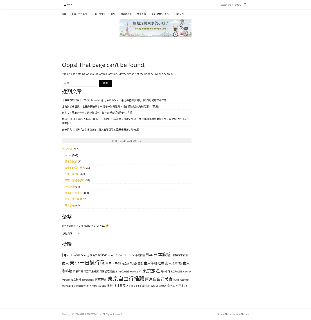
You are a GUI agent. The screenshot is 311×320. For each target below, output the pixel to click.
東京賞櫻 (66, 286)
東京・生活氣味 (79, 14)
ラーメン (129, 255)
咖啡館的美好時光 (75, 167)
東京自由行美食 (159, 279)
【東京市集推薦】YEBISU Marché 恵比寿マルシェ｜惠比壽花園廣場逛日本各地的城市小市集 (114, 100)
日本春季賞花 (180, 255)
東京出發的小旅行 (160, 14)
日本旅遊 (162, 254)
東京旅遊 (151, 271)
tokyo (102, 254)
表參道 (129, 286)
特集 (113, 14)
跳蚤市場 (137, 286)
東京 (65, 263)
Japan (68, 155)
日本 (149, 254)
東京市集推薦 (91, 271)
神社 (110, 286)
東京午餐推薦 (154, 263)
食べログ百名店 (177, 286)
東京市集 (78, 271)
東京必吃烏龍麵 (122, 271)
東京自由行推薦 (126, 278)
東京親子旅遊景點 (181, 279)
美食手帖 (141, 14)
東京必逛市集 (136, 271)
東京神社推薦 (88, 279)
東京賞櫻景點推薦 (80, 286)
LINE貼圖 (179, 14)
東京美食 (101, 279)
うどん (119, 255)
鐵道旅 (146, 286)
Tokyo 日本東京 (73, 192)
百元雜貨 (102, 286)
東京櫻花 (165, 271)
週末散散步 (126, 14)
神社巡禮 (70, 186)
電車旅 (154, 286)
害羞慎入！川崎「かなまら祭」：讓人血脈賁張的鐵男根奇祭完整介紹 (100, 129)
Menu (71, 4)
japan (67, 254)
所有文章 (67, 149)
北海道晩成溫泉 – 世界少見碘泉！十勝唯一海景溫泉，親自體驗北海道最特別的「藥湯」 (111, 106)
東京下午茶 (113, 263)
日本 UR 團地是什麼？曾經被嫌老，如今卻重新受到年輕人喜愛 (97, 112)
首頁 (64, 14)
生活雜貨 (93, 286)
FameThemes (242, 314)
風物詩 (162, 286)
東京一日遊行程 (87, 262)
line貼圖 (76, 255)
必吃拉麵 (140, 255)
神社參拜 (119, 286)
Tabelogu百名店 (89, 255)
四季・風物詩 (99, 14)
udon (111, 255)
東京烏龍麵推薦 (177, 271)
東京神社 (76, 279)
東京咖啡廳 (173, 263)
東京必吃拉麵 (107, 271)
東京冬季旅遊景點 (132, 263)
